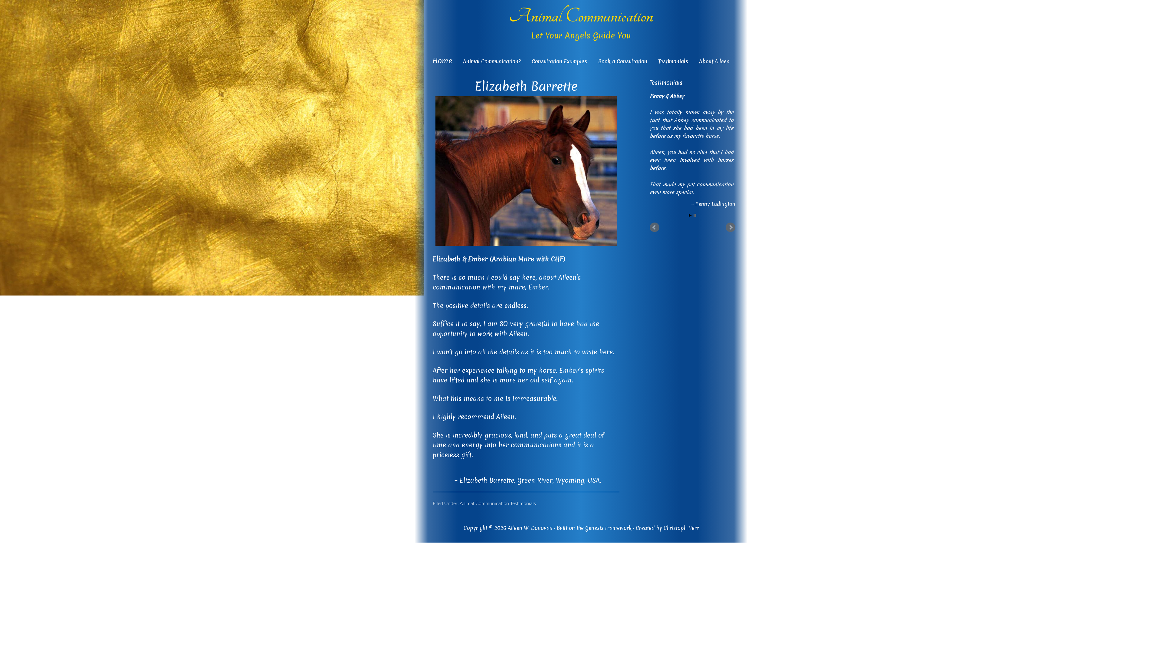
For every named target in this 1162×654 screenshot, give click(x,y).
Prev (654, 228)
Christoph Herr (681, 527)
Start (690, 215)
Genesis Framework (608, 527)
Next (730, 228)
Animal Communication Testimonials (498, 503)
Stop (695, 215)
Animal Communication (581, 16)
